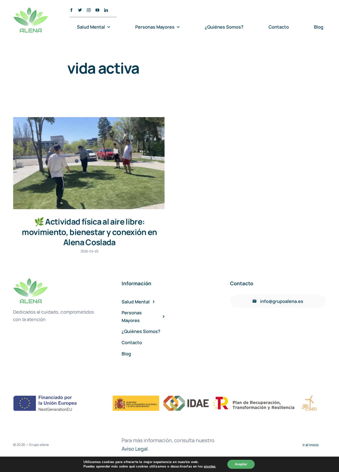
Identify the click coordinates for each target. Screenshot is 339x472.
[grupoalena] (169, 398)
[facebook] (71, 10)
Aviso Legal (135, 448)
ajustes (209, 466)
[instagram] (89, 10)
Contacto (241, 283)
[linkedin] (106, 10)
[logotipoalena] (30, 9)
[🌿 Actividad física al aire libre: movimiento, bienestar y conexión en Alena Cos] (89, 163)
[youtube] (97, 10)
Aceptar (241, 464)
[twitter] (80, 10)
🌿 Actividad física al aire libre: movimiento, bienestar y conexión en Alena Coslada (89, 232)
